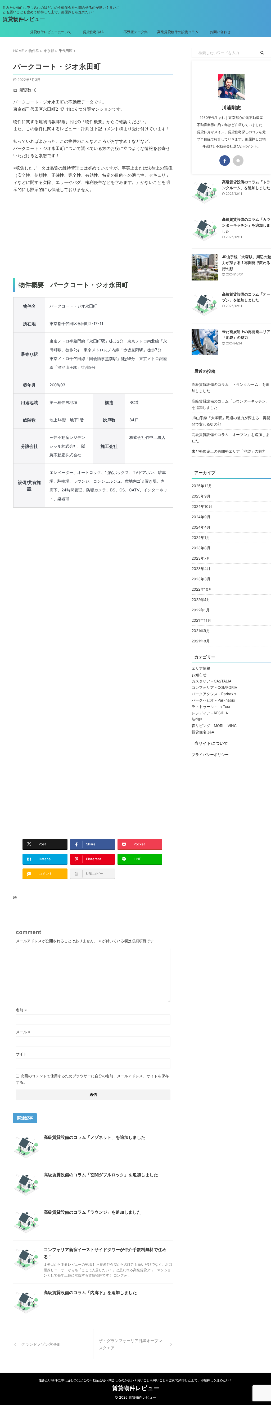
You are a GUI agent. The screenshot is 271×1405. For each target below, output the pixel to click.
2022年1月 (201, 610)
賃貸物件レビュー (24, 19)
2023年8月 (201, 548)
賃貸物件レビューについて (50, 32)
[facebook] (224, 160)
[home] (238, 160)
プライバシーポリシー (210, 754)
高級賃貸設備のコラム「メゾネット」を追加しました (94, 1137)
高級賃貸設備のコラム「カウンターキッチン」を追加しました (246, 225)
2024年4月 (201, 527)
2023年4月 (201, 568)
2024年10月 (202, 506)
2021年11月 (201, 620)
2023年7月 (201, 558)
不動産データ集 (136, 32)
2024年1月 (201, 537)
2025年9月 (201, 496)
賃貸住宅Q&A (93, 32)
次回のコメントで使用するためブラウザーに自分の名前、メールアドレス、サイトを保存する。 (92, 1079)
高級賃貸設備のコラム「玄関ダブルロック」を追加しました (101, 1174)
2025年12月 (202, 485)
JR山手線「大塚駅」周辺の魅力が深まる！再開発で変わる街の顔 (246, 262)
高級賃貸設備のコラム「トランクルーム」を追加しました (230, 387)
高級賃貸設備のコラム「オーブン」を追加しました (230, 437)
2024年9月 (201, 517)
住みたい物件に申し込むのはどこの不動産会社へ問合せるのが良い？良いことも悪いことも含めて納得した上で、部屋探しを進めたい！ (135, 1380)
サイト (21, 1054)
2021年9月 (201, 630)
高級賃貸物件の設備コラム (177, 32)
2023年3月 (201, 579)
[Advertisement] (93, 235)
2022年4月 (201, 599)
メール (23, 1032)
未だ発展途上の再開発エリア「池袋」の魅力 (229, 451)
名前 (21, 1010)
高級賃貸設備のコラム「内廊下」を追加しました (90, 1292)
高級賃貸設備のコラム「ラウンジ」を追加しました (92, 1212)
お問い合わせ (220, 32)
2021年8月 (201, 641)
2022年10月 (202, 589)
